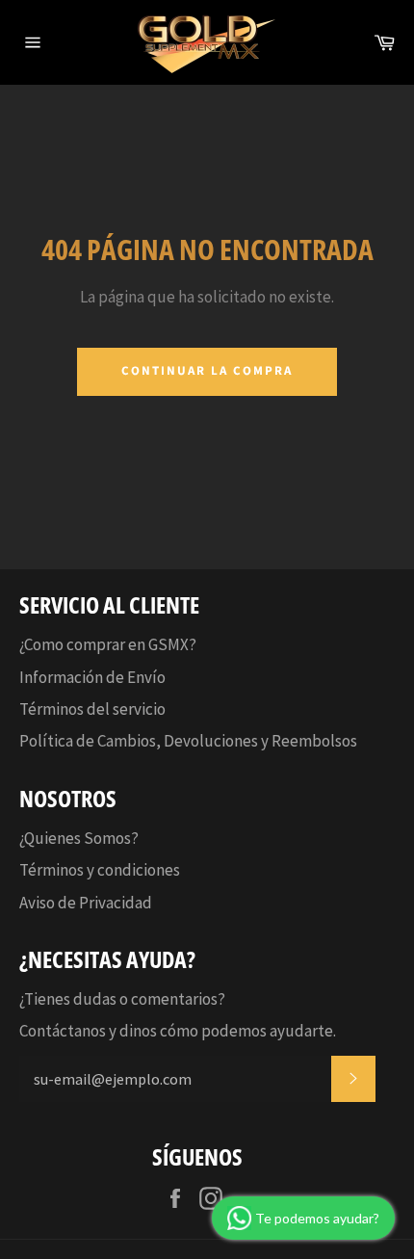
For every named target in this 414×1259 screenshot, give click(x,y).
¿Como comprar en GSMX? (107, 644)
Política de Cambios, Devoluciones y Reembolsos (188, 740)
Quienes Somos (77, 838)
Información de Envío (92, 677)
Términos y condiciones (99, 869)
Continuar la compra (206, 371)
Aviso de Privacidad (85, 902)
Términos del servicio (92, 709)
